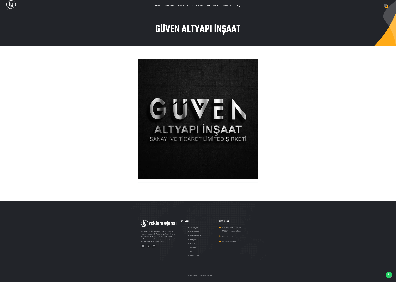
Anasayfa (157, 5)
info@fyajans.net (229, 242)
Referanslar (227, 5)
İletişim (239, 5)
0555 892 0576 (228, 236)
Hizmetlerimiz (183, 5)
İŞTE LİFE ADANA (197, 5)
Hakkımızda (170, 5)
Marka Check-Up (213, 5)
